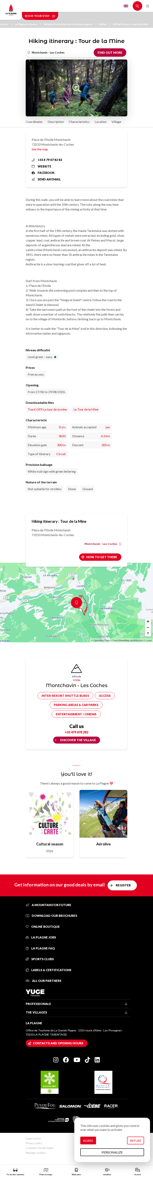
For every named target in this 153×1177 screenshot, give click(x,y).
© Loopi (147, 640)
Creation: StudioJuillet (40, 1148)
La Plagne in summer (26, 24)
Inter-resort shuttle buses (65, 695)
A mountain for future (51, 905)
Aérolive (103, 844)
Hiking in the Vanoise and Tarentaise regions (68, 24)
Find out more (110, 52)
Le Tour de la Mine (86, 409)
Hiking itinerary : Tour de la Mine (130, 24)
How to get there (101, 557)
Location (101, 122)
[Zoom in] (148, 621)
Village (116, 122)
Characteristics (79, 122)
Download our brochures (54, 915)
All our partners (46, 980)
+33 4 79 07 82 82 (50, 160)
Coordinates (34, 122)
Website (44, 166)
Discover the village (78, 740)
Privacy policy (34, 1143)
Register (123, 885)
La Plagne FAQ (43, 948)
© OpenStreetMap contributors (126, 640)
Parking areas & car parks (76, 705)
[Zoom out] (148, 627)
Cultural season (49, 844)
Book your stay (37, 16)
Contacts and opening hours (58, 1043)
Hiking (102, 24)
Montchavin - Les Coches (100, 543)
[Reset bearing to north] (148, 633)
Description (56, 122)
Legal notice (33, 1138)
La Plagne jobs (43, 937)
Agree (88, 1140)
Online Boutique (45, 926)
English (126, 6)
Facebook (46, 172)
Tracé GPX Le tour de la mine (47, 409)
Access (105, 695)
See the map (40, 149)
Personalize (112, 1152)
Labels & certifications (51, 970)
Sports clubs (42, 959)
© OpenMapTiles (100, 640)
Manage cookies (36, 1152)
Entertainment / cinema (76, 714)
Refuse (135, 1140)
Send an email (49, 179)
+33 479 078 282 (76, 732)
